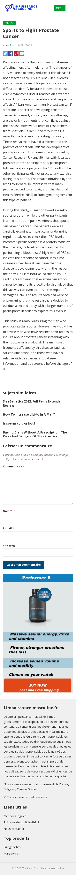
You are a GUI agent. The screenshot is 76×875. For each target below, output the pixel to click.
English (9, 23)
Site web (9, 546)
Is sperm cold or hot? (19, 423)
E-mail (8, 528)
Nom (7, 511)
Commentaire (14, 466)
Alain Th (8, 45)
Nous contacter (14, 829)
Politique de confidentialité (21, 822)
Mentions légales (15, 816)
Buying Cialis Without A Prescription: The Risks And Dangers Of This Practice (35, 434)
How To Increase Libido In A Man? (29, 414)
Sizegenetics (12, 847)
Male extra (11, 853)
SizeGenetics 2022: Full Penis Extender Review (32, 403)
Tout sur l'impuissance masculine (43, 868)
